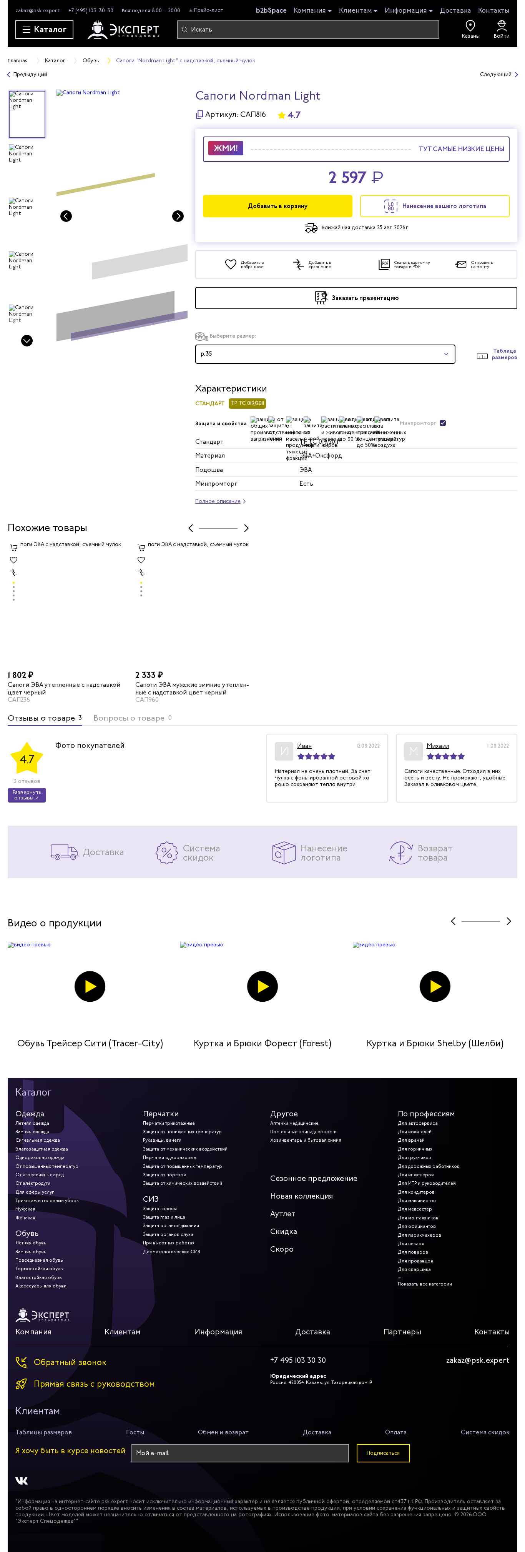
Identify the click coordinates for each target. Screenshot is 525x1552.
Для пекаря (411, 1244)
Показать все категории (425, 1284)
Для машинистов (417, 1200)
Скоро (282, 1249)
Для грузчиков (414, 1157)
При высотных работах (168, 1243)
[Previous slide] (66, 216)
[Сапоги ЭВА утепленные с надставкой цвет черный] (68, 604)
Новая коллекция (301, 1196)
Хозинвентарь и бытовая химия (305, 1140)
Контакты (494, 10)
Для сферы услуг (34, 1192)
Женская (25, 1218)
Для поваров (413, 1252)
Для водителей (415, 1132)
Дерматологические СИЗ (171, 1252)
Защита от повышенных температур (182, 1166)
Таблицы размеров (43, 1432)
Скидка (283, 1231)
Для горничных (415, 1149)
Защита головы (160, 1209)
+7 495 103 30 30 (298, 1360)
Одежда (29, 1114)
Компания (310, 11)
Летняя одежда (32, 1123)
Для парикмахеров (419, 1235)
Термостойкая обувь (39, 1269)
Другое (284, 1114)
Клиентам (355, 11)
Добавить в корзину (278, 205)
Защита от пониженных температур (182, 1132)
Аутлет (283, 1214)
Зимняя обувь (31, 1252)
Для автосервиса (418, 1123)
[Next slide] (27, 340)
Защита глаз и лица (164, 1217)
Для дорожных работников (429, 1166)
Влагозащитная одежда (41, 1149)
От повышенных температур (46, 1166)
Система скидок (485, 1432)
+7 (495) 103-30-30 (90, 10)
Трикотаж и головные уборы (47, 1200)
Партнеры (402, 1332)
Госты (135, 1432)
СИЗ (151, 1199)
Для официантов (417, 1226)
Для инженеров (416, 1175)
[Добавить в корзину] (14, 547)
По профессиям (426, 1114)
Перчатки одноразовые (169, 1157)
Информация (406, 11)
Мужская (25, 1209)
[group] (122, 219)
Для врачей (411, 1140)
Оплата (396, 1432)
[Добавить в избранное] (14, 560)
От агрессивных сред (39, 1175)
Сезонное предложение (313, 1178)
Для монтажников (418, 1218)
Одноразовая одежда (40, 1157)
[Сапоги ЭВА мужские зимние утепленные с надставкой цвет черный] (195, 604)
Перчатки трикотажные (169, 1123)
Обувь (27, 1233)
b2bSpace (271, 10)
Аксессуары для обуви (40, 1286)
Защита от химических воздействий (182, 1183)
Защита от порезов (164, 1175)
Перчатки (161, 1114)
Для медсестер (415, 1209)
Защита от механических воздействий (185, 1149)
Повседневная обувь (39, 1260)
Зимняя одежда (32, 1132)
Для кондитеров (416, 1192)
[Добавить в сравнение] (14, 572)
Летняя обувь (31, 1243)
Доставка (455, 10)
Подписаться (383, 1453)
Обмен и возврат (223, 1432)
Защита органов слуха (168, 1234)
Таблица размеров (504, 354)
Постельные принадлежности (303, 1132)
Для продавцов (415, 1261)
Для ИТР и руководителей (427, 1183)
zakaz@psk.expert (37, 10)
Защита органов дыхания (171, 1225)
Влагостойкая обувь (38, 1277)
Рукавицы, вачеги (162, 1140)
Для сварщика (414, 1269)
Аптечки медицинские (294, 1123)
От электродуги (32, 1183)
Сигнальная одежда (37, 1140)
